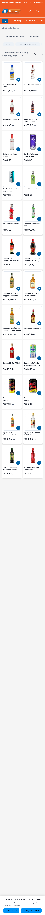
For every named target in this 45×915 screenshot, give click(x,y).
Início (4, 28)
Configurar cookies (31, 910)
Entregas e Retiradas (24, 20)
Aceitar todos (11, 910)
